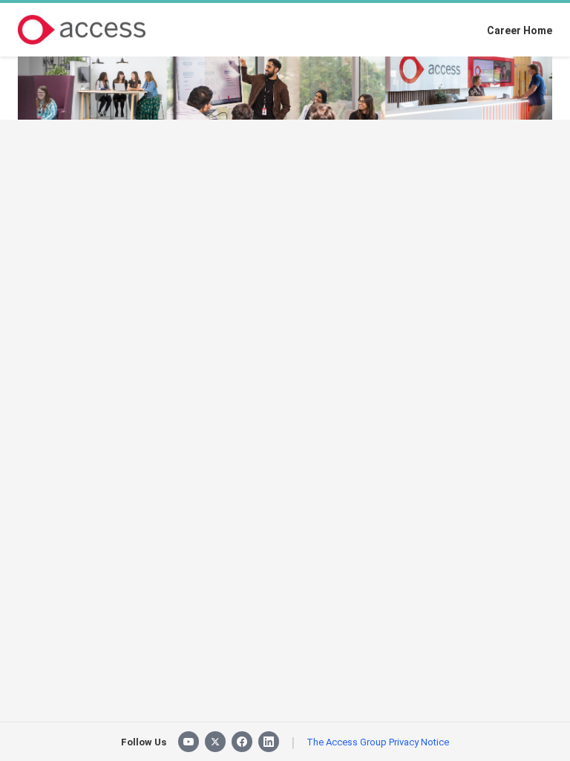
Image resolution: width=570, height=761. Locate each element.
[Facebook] (242, 741)
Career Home (519, 30)
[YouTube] (188, 741)
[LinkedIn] (268, 741)
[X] (215, 741)
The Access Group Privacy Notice (378, 742)
